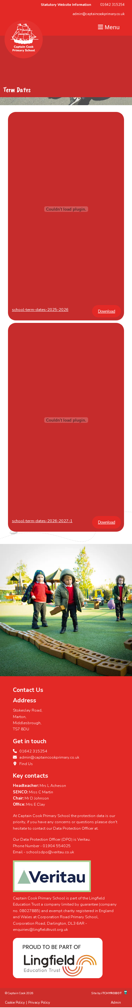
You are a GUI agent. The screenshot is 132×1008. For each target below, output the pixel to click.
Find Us (25, 764)
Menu (111, 27)
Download (106, 311)
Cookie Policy (15, 1002)
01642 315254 (112, 4)
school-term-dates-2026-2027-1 (42, 521)
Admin (116, 1002)
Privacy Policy (39, 1002)
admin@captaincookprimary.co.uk (98, 14)
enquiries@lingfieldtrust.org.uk (40, 929)
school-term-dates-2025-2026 (40, 309)
